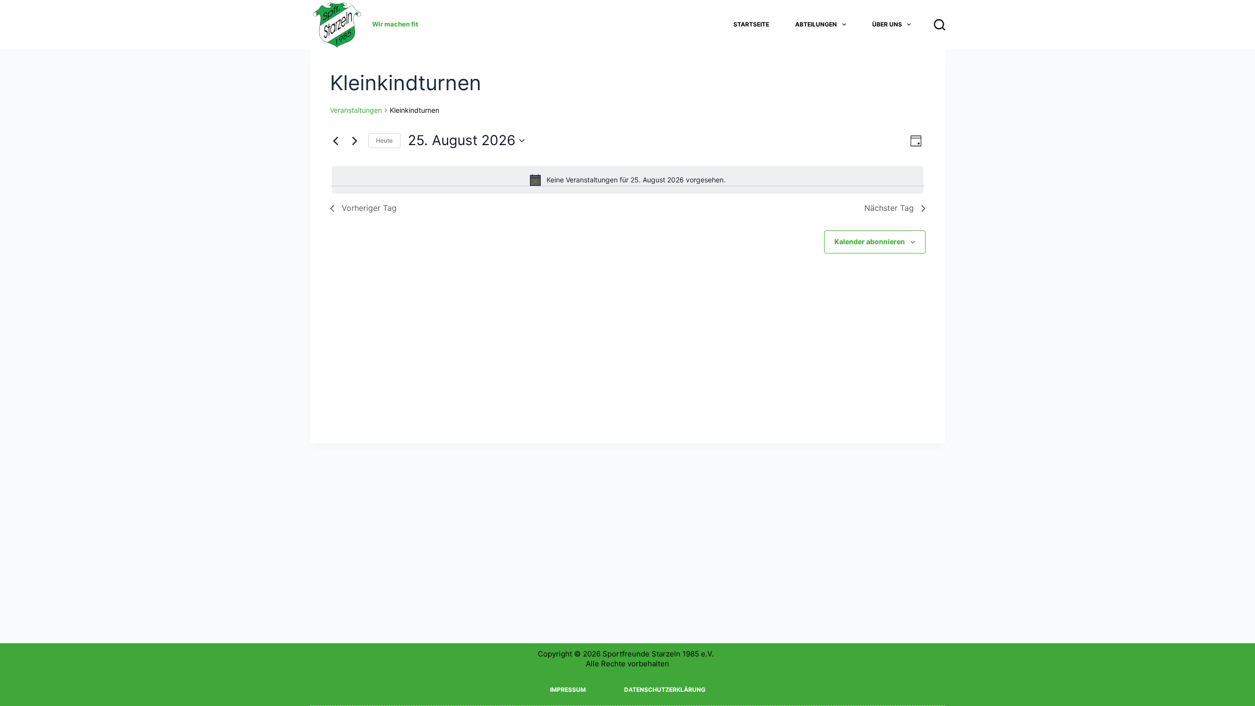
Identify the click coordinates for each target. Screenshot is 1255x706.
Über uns (887, 24)
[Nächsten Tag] (355, 141)
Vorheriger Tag (369, 208)
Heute (384, 140)
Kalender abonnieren (869, 241)
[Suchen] (939, 24)
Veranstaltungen (356, 110)
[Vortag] (336, 141)
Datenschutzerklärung (664, 689)
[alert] (628, 180)
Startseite (751, 24)
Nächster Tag (889, 208)
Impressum (568, 689)
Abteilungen (816, 24)
